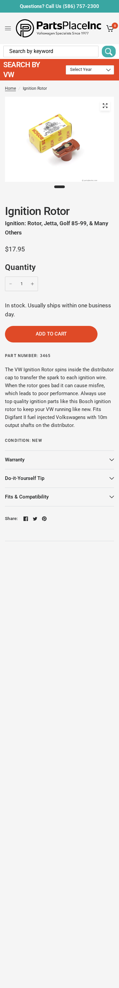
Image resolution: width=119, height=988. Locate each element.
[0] (109, 28)
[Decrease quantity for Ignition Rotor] (10, 284)
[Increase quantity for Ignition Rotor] (32, 284)
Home (10, 88)
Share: (11, 518)
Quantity (20, 267)
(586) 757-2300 (81, 6)
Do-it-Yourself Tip (24, 478)
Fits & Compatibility (27, 497)
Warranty (14, 460)
